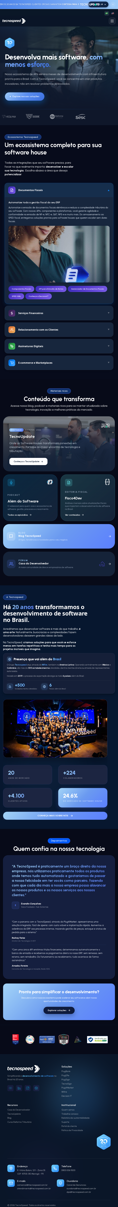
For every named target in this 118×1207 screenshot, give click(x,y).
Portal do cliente (69, 1120)
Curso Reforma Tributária (19, 1116)
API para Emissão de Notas (51, 289)
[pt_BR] (106, 13)
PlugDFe (65, 1069)
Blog (9, 1112)
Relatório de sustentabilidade (75, 1112)
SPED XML (16, 296)
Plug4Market (67, 1081)
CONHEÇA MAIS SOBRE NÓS (52, 815)
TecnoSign (66, 1077)
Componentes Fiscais (21, 289)
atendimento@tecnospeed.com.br (34, 1182)
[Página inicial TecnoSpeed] (14, 21)
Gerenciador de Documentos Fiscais (87, 289)
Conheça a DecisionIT (39, 296)
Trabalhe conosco (69, 1108)
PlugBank (65, 1065)
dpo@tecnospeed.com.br (79, 1186)
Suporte (65, 1116)
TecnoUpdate (14, 1108)
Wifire (64, 1086)
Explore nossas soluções (26, 96)
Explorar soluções (57, 1004)
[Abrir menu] (112, 21)
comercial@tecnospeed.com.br (32, 1179)
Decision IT (66, 1090)
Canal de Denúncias (76, 1179)
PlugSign (65, 1073)
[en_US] (112, 13)
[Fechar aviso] (113, 4)
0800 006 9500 (68, 1164)
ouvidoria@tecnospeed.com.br (81, 1182)
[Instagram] (28, 1082)
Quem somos (67, 1103)
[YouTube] (10, 1082)
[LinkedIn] (19, 1082)
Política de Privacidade (72, 1124)
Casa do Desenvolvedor (18, 1103)
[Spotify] (36, 1082)
